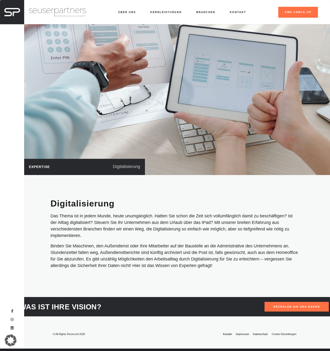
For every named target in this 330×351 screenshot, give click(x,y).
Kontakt (238, 12)
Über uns (127, 12)
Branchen (205, 12)
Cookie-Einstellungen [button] (284, 334)
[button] (10, 340)
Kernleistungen (166, 12)
